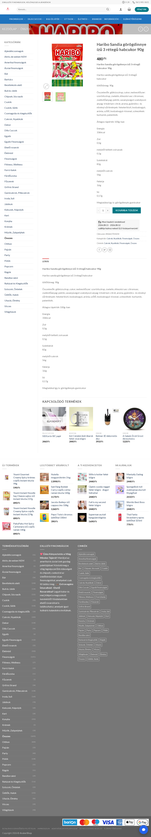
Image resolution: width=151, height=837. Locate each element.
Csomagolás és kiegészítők (18, 113)
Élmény (103, 654)
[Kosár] (129, 9)
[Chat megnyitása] (143, 829)
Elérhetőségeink (132, 19)
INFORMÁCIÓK (111, 19)
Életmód (82, 19)
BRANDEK (97, 19)
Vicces (7, 306)
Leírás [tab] (45, 261)
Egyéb (7, 136)
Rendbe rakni (11, 277)
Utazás (98, 645)
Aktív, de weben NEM (15, 56)
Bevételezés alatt (13, 85)
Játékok (8, 204)
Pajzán (7, 249)
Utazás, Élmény (12, 300)
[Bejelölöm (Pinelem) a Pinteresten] (109, 249)
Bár (6, 73)
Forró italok (10, 170)
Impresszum (44, 828)
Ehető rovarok (11, 147)
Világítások (10, 311)
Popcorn (8, 266)
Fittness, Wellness (13, 164)
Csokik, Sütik (11, 107)
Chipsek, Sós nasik (13, 96)
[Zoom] (46, 86)
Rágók (7, 272)
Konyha (8, 221)
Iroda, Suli (9, 198)
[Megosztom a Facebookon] (99, 249)
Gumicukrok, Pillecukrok (17, 192)
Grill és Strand (11, 187)
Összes (25, 29)
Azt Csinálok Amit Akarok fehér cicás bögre (81, 437)
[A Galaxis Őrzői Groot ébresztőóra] (135, 419)
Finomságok (16, 19)
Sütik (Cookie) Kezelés (90, 828)
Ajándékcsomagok (13, 51)
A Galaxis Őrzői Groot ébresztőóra (133, 437)
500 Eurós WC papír (51, 436)
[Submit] (107, 9)
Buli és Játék (52, 19)
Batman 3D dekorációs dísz (106, 437)
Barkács (8, 79)
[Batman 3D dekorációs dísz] (108, 419)
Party (7, 255)
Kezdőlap (9, 29)
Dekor (7, 124)
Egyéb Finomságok (14, 141)
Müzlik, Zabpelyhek (14, 232)
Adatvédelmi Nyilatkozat (65, 828)
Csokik (8, 102)
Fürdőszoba (10, 175)
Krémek (8, 226)
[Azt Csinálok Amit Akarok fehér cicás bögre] (81, 419)
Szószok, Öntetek (13, 289)
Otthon (68, 19)
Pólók (7, 260)
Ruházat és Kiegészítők (16, 283)
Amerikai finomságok (15, 62)
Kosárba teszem (127, 210)
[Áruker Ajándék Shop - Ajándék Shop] (7, 9)
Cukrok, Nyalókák (13, 119)
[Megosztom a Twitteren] (104, 249)
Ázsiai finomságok (13, 68)
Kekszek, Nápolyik (14, 209)
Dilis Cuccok (35, 19)
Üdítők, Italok (11, 294)
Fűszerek (9, 181)
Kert (6, 215)
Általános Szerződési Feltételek (19, 828)
